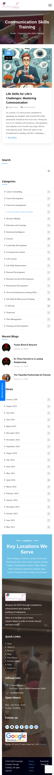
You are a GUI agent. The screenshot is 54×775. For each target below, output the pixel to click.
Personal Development (27, 272)
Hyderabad (41, 558)
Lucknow (37, 562)
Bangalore (17, 558)
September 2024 (27, 446)
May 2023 (27, 527)
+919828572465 (16, 693)
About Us (10, 647)
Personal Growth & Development (27, 279)
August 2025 (27, 406)
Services (10, 651)
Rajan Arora (13, 107)
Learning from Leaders (27, 252)
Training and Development (27, 326)
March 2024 (27, 487)
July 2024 (27, 460)
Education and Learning (27, 225)
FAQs (9, 665)
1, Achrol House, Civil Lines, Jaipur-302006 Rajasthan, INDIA (27, 686)
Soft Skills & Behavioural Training (28, 299)
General (28, 239)
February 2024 (27, 493)
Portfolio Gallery (13, 661)
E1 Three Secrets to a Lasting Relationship (28, 360)
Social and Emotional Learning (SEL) (27, 292)
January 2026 (27, 399)
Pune (19, 562)
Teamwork (27, 312)
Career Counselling (27, 192)
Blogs (9, 654)
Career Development (27, 198)
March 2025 (27, 426)
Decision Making (27, 219)
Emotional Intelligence (27, 232)
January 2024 (27, 500)
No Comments (29, 107)
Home (13, 33)
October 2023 (27, 513)
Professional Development (27, 286)
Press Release (12, 658)
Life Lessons (27, 259)
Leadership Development (27, 245)
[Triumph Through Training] (10, 5)
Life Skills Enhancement (27, 265)
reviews (43, 744)
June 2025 (27, 420)
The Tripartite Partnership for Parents (32, 375)
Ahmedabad (11, 562)
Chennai (32, 558)
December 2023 (27, 507)
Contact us (11, 668)
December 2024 (27, 433)
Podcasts (29, 306)
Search (6, 160)
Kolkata (25, 558)
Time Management (27, 319)
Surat (24, 562)
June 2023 (27, 520)
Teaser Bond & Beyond (25, 345)
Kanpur (45, 562)
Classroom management (27, 205)
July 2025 (27, 413)
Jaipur (29, 562)
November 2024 (27, 440)
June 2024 (27, 467)
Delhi (9, 558)
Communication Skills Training (28, 212)
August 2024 (27, 453)
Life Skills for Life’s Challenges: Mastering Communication (21, 98)
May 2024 (27, 473)
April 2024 (27, 480)
